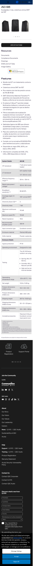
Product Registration (9, 455)
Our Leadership (7, 422)
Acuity (4, 437)
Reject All (16, 562)
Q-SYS (3, 380)
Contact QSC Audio (8, 484)
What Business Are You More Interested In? (12, 517)
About (4, 408)
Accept (16, 556)
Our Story (5, 412)
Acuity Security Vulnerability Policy (11, 464)
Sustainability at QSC (9, 433)
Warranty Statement (9, 459)
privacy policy (18, 538)
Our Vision (5, 415)
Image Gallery (6, 67)
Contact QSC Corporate (10, 476)
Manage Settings (16, 551)
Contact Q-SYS (7, 480)
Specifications (16, 45)
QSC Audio (5, 396)
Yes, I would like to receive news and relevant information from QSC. (13, 526)
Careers (4, 426)
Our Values (5, 419)
